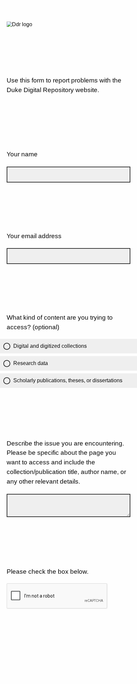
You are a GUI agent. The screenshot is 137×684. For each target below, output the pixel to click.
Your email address (34, 236)
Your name (22, 154)
